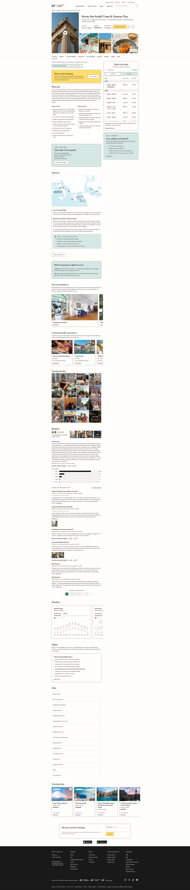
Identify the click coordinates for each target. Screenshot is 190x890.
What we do (92, 855)
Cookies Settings (102, 887)
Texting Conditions (92, 887)
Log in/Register (130, 2)
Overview (54, 56)
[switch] (70, 789)
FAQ (118, 56)
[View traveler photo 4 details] (83, 392)
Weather (106, 56)
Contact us (117, 2)
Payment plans (111, 855)
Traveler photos (90, 56)
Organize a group (109, 2)
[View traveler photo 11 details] (70, 416)
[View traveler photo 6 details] (58, 404)
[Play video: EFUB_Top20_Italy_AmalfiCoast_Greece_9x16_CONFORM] (65, 33)
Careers (91, 859)
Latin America (73, 864)
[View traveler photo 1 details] (64, 385)
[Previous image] (68, 799)
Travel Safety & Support (132, 862)
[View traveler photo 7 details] (70, 404)
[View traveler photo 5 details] (95, 392)
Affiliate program (130, 864)
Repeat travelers (111, 857)
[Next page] (89, 594)
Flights (113, 56)
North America (74, 869)
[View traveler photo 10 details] (58, 416)
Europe (58, 10)
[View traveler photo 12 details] (83, 416)
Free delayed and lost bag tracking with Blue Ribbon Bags (70, 669)
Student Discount (130, 871)
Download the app (109, 128)
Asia (71, 857)
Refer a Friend (129, 869)
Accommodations (71, 56)
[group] (75, 310)
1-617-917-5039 (64, 153)
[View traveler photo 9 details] (95, 404)
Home (53, 10)
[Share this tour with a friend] (133, 26)
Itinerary (61, 56)
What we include (93, 857)
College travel (111, 862)
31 (86, 594)
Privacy (85, 887)
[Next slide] (100, 310)
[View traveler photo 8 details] (83, 404)
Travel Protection (78, 887)
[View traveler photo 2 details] (83, 379)
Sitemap (53, 887)
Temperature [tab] (57, 613)
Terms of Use (70, 887)
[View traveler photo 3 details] (95, 379)
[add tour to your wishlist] (129, 26)
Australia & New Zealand (76, 859)
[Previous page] (63, 594)
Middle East (73, 867)
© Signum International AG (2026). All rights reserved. (119, 887)
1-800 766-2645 (56, 857)
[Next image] (71, 799)
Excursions (81, 56)
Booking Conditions (61, 887)
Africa (71, 855)
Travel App (91, 862)
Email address (111, 827)
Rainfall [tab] (65, 613)
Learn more (57, 679)
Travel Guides (129, 859)
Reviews (99, 56)
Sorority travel (111, 859)
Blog (127, 857)
